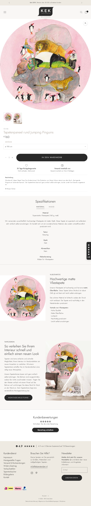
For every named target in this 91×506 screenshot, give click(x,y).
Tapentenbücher (10, 471)
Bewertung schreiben (45, 430)
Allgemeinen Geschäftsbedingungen (49, 501)
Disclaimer (62, 501)
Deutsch (44, 496)
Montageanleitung (18, 398)
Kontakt (6, 477)
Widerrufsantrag (10, 465)
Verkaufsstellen (9, 468)
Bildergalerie (9, 474)
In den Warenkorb (52, 157)
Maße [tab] (51, 207)
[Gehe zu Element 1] (8, 116)
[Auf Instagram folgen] (32, 473)
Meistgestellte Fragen (12, 460)
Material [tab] (40, 207)
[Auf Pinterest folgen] (36, 473)
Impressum (8, 457)
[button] (89, 251)
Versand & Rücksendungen (14, 463)
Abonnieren (71, 478)
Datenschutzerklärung (32, 501)
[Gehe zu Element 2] (17, 118)
